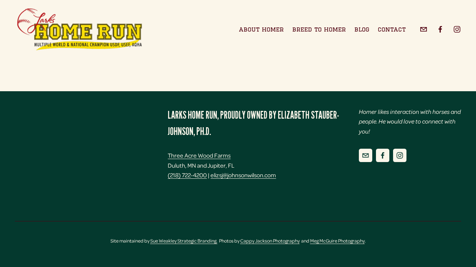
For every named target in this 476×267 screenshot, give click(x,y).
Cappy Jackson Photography (270, 241)
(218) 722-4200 (187, 175)
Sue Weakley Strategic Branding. (184, 241)
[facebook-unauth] (440, 29)
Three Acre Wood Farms (199, 155)
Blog (361, 29)
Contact (392, 29)
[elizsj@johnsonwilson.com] (423, 29)
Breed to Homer (319, 29)
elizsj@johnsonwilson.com (243, 175)
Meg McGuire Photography (337, 241)
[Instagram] (457, 29)
